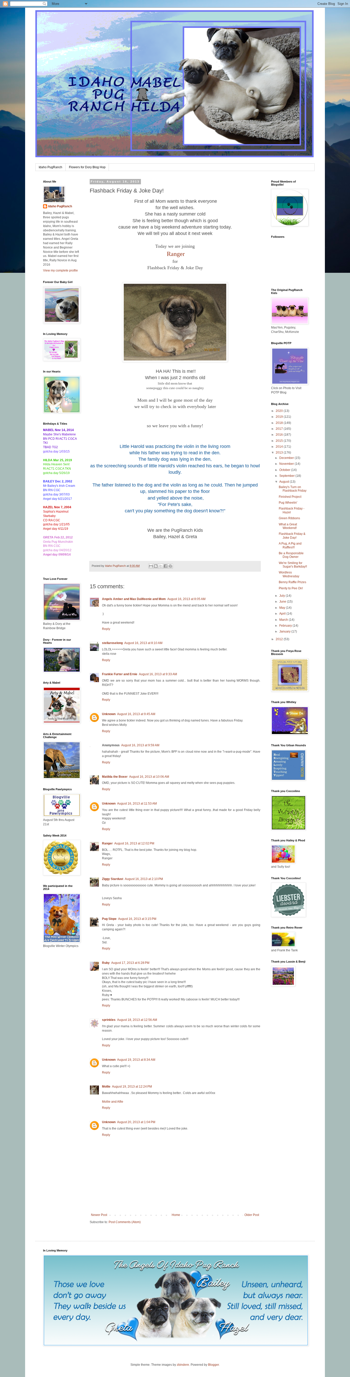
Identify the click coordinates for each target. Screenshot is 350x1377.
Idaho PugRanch (50, 167)
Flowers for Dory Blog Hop (87, 167)
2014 (280, 446)
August (284, 481)
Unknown (109, 714)
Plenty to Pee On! (291, 588)
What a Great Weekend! (288, 526)
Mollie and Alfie (112, 1101)
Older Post (251, 1215)
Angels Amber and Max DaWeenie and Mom (134, 599)
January (285, 631)
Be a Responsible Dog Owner (291, 555)
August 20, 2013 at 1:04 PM (136, 1122)
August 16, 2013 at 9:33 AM (158, 674)
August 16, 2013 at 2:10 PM (144, 879)
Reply (106, 629)
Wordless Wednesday (289, 574)
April (282, 613)
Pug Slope (109, 919)
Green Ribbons (289, 518)
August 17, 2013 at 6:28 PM (130, 963)
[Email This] (150, 566)
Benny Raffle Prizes (292, 582)
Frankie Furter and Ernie (119, 674)
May (282, 608)
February (286, 625)
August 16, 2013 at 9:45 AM (136, 714)
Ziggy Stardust (112, 879)
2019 (280, 417)
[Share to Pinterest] (170, 566)
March (284, 620)
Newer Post (99, 1215)
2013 (280, 452)
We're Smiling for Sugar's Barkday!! (293, 564)
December (287, 458)
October (285, 470)
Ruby (106, 963)
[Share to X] (160, 566)
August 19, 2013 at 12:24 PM (132, 1086)
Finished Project (290, 497)
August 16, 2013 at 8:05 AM (186, 599)
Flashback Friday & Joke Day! (292, 535)
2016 (280, 434)
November (287, 464)
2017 (280, 429)
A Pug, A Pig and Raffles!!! (290, 545)
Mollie (106, 1086)
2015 (280, 441)
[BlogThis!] (155, 566)
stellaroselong (112, 643)
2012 (280, 639)
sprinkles (109, 1020)
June (283, 601)
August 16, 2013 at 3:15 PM (137, 919)
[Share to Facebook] (165, 566)
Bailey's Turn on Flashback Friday (292, 488)
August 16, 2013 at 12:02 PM (134, 843)
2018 (280, 423)
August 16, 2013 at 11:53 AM (137, 803)
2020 (280, 411)
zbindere (183, 1365)
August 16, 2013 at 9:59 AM (140, 745)
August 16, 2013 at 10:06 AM (149, 776)
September (287, 476)
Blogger (213, 1365)
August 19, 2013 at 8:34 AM (136, 1060)
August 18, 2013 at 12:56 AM (137, 1020)
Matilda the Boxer (115, 776)
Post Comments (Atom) (125, 1222)
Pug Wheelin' (288, 502)
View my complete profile (60, 270)
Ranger (107, 843)
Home (176, 1215)
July (282, 595)
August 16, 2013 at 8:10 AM (143, 643)
